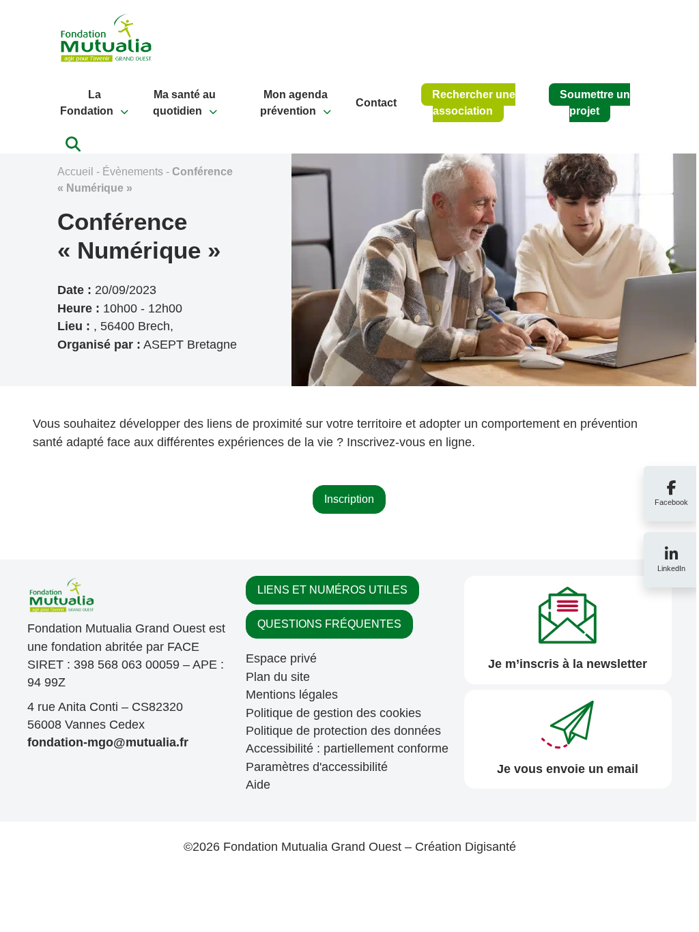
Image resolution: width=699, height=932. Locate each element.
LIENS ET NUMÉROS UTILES (332, 590)
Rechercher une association (473, 103)
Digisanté (490, 847)
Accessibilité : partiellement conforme (347, 748)
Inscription (349, 499)
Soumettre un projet (595, 103)
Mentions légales (292, 694)
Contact (376, 102)
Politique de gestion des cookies (333, 713)
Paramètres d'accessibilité (317, 767)
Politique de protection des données (343, 731)
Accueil (75, 171)
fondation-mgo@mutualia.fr (107, 742)
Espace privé (281, 658)
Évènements (132, 171)
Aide (258, 784)
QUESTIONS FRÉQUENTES (329, 624)
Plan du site (278, 677)
